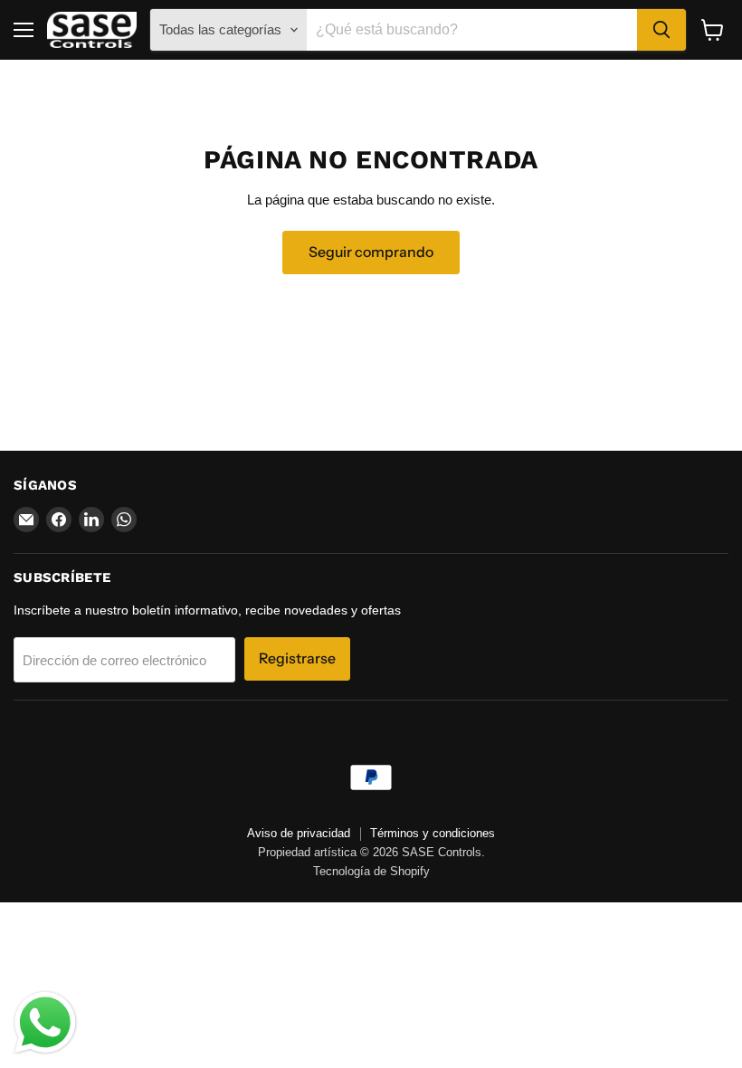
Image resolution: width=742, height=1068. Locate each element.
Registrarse (297, 658)
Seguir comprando (371, 252)
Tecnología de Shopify (371, 871)
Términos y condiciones (432, 833)
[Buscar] (661, 30)
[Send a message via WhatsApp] (45, 1023)
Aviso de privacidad (298, 833)
